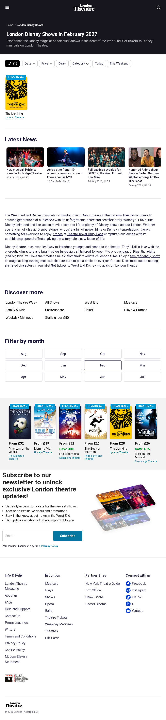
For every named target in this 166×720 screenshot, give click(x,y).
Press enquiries (16, 623)
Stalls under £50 (57, 318)
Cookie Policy (15, 650)
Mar (142, 365)
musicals (46, 261)
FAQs (9, 602)
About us (11, 595)
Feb (103, 365)
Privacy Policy (49, 546)
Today (99, 63)
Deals (62, 63)
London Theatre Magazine (16, 586)
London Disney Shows (30, 25)
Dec (24, 365)
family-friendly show (145, 256)
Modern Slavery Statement (16, 659)
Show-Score (94, 597)
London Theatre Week (21, 302)
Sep (63, 354)
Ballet (89, 310)
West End (91, 302)
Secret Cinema (95, 604)
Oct (102, 354)
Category (78, 63)
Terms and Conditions (20, 636)
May (63, 377)
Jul (142, 377)
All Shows (52, 302)
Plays (49, 590)
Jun (102, 377)
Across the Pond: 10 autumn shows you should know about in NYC (64, 173)
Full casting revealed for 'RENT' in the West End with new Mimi (105, 173)
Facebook (139, 584)
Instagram (139, 590)
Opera (49, 604)
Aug (24, 354)
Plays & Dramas (135, 310)
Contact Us (13, 616)
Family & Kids (16, 310)
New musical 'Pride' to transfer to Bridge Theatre (24, 171)
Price (45, 63)
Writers (10, 629)
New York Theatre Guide (102, 584)
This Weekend (119, 63)
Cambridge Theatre (146, 461)
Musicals (130, 302)
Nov (142, 354)
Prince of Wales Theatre (94, 457)
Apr (23, 377)
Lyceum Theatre (14, 117)
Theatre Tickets (56, 617)
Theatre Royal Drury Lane (85, 234)
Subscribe (68, 536)
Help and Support (17, 609)
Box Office (93, 590)
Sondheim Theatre (69, 457)
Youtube (137, 611)
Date (28, 63)
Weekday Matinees (19, 318)
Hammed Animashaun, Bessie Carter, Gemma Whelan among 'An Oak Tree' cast (144, 175)
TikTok (136, 597)
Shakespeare (54, 310)
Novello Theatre (43, 452)
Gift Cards (52, 638)
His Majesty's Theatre (16, 457)
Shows (50, 597)
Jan (63, 365)
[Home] (84, 7)
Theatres (51, 631)
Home (9, 25)
